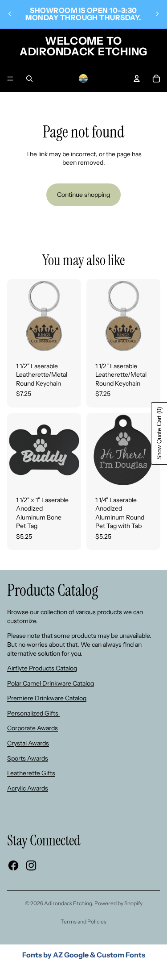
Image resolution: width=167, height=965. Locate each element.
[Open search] (29, 78)
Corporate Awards (32, 728)
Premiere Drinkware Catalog (46, 698)
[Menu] (10, 78)
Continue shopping (83, 195)
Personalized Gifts (33, 713)
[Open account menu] (137, 78)
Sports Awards (27, 758)
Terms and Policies (83, 921)
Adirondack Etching (68, 903)
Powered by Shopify (118, 903)
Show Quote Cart (159, 433)
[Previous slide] (10, 14)
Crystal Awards (28, 743)
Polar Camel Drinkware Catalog (50, 683)
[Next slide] (157, 14)
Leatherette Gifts (31, 773)
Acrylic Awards (27, 788)
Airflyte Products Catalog (42, 668)
